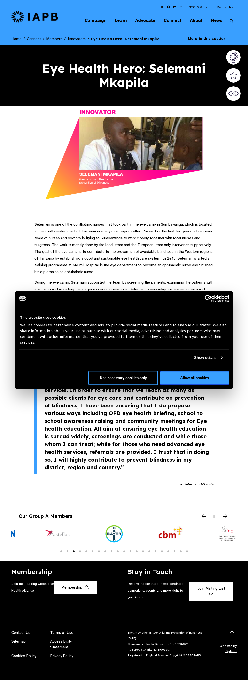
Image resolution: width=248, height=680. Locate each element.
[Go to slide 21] (187, 551)
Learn (121, 20)
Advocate (145, 20)
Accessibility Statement (61, 644)
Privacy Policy (61, 655)
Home (16, 39)
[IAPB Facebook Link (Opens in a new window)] (168, 7)
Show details (205, 357)
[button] (198, 7)
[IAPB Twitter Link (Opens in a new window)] (162, 7)
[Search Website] (231, 21)
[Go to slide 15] (149, 551)
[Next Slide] (225, 517)
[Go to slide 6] (92, 551)
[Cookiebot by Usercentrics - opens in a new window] (208, 298)
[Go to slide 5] (86, 551)
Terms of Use (61, 632)
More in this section (207, 38)
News (216, 20)
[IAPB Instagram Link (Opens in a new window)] (181, 7)
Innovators (77, 39)
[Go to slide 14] (142, 551)
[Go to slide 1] (61, 551)
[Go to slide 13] (136, 551)
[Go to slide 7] (98, 551)
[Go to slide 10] (117, 551)
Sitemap (18, 641)
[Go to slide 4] (80, 551)
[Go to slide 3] (73, 551)
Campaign (96, 20)
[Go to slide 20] (180, 551)
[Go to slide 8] (105, 551)
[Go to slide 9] (111, 551)
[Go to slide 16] (155, 551)
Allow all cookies (194, 378)
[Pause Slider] (214, 517)
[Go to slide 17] (161, 551)
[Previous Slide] (204, 517)
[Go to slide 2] (67, 551)
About (196, 20)
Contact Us (20, 632)
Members (54, 39)
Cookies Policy (23, 655)
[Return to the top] (232, 634)
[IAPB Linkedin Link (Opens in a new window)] (174, 7)
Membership (225, 7)
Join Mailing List (211, 588)
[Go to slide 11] (124, 551)
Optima (231, 651)
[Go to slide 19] (174, 551)
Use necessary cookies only (123, 378)
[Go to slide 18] (168, 551)
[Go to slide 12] (130, 551)
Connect (173, 20)
